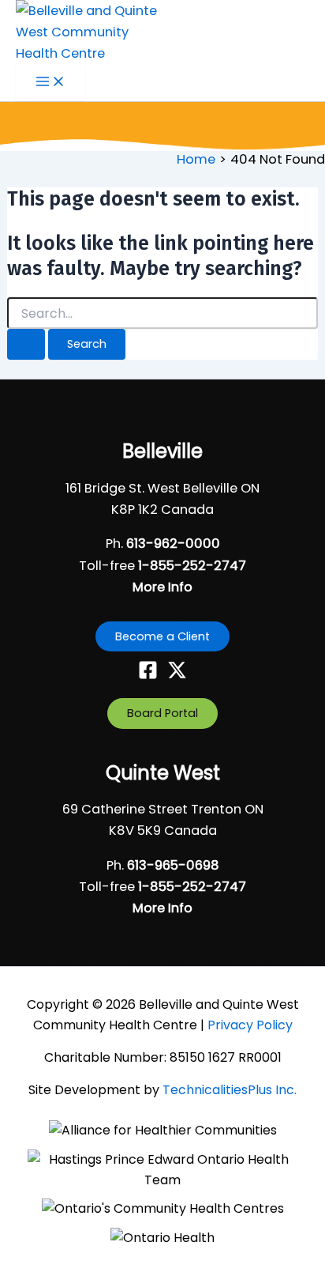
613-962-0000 (173, 543)
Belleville (162, 451)
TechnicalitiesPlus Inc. (229, 1090)
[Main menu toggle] (50, 82)
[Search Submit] (26, 344)
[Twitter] (177, 675)
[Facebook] (148, 675)
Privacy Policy (250, 1025)
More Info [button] (162, 587)
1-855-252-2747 (192, 566)
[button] (162, 636)
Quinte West (163, 773)
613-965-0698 (173, 865)
